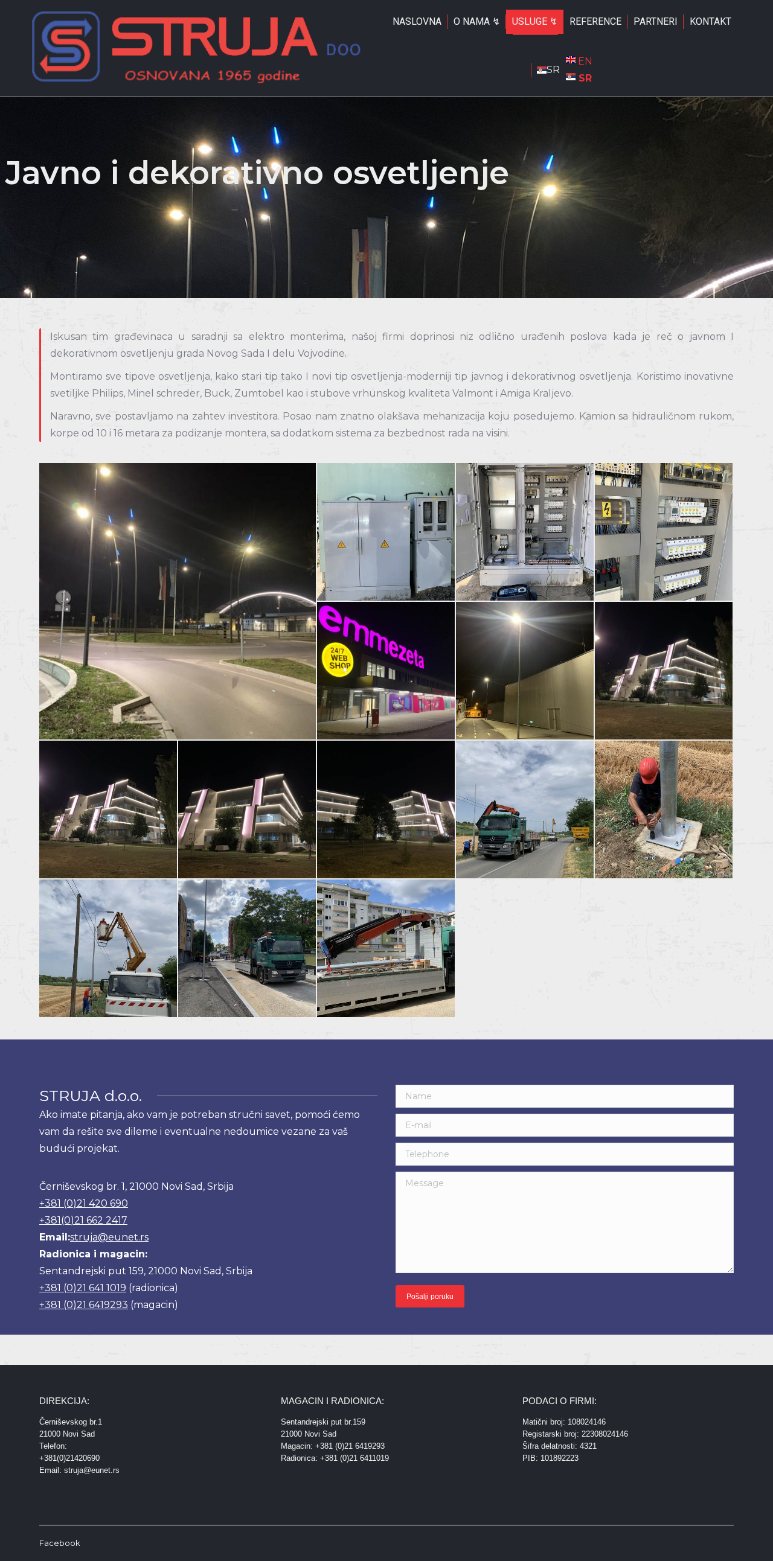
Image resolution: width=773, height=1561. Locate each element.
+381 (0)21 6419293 (83, 1304)
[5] (386, 671)
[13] (247, 948)
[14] (386, 948)
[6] (525, 671)
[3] (525, 532)
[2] (386, 532)
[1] (178, 601)
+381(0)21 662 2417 (83, 1220)
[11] (664, 810)
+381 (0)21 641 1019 (82, 1288)
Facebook (59, 1543)
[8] (108, 810)
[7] (664, 671)
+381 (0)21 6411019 (354, 1458)
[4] (664, 532)
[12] (108, 948)
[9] (247, 810)
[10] (386, 810)
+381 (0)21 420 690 (83, 1203)
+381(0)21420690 (69, 1458)
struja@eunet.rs (109, 1237)
